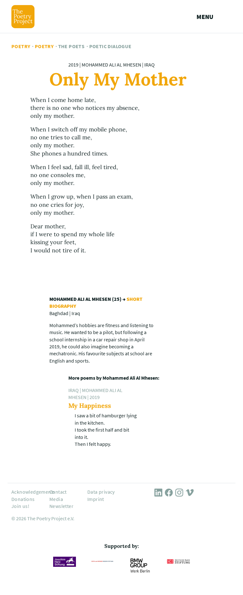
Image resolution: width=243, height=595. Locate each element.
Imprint (95, 499)
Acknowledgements (33, 492)
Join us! (20, 506)
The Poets (71, 46)
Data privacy (101, 492)
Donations (23, 499)
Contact (58, 492)
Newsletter (61, 506)
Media (56, 499)
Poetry (20, 46)
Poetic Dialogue (110, 46)
